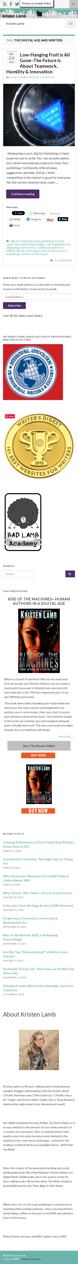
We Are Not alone (27, 250)
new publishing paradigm (29, 244)
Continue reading (22, 194)
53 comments (63, 260)
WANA (10, 250)
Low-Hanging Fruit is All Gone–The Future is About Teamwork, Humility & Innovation (38, 63)
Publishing (31, 77)
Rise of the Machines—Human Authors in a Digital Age (39, 601)
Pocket (55, 213)
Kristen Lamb (15, 23)
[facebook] (10, 3)
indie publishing (43, 241)
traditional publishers (50, 247)
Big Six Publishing (22, 241)
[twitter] (17, 3)
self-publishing (55, 244)
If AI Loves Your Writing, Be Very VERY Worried (38, 905)
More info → (66, 736)
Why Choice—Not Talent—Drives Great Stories (37, 893)
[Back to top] (69, 1255)
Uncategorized (46, 77)
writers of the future (34, 254)
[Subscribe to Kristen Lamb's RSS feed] (5, 3)
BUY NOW (38, 755)
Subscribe (14, 305)
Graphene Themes (31, 1259)
